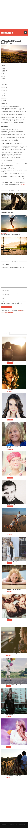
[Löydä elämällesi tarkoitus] (14, 54)
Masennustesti (10, 361)
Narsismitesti (10, 389)
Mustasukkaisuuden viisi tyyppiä (13, 684)
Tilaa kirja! (22, 184)
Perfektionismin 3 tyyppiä (12, 714)
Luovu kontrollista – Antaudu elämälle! (10, 234)
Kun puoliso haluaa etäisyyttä (13, 653)
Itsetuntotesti (10, 476)
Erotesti (9, 418)
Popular (5, 333)
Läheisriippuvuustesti (12, 561)
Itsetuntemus (4, 38)
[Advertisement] (14, 15)
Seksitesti (9, 618)
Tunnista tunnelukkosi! (6, 257)
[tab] (5, 333)
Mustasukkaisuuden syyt (12, 745)
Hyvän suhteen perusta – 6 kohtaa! (14, 775)
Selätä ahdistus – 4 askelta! (7, 212)
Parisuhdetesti (10, 532)
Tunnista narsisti (11, 504)
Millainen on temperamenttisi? (14, 589)
